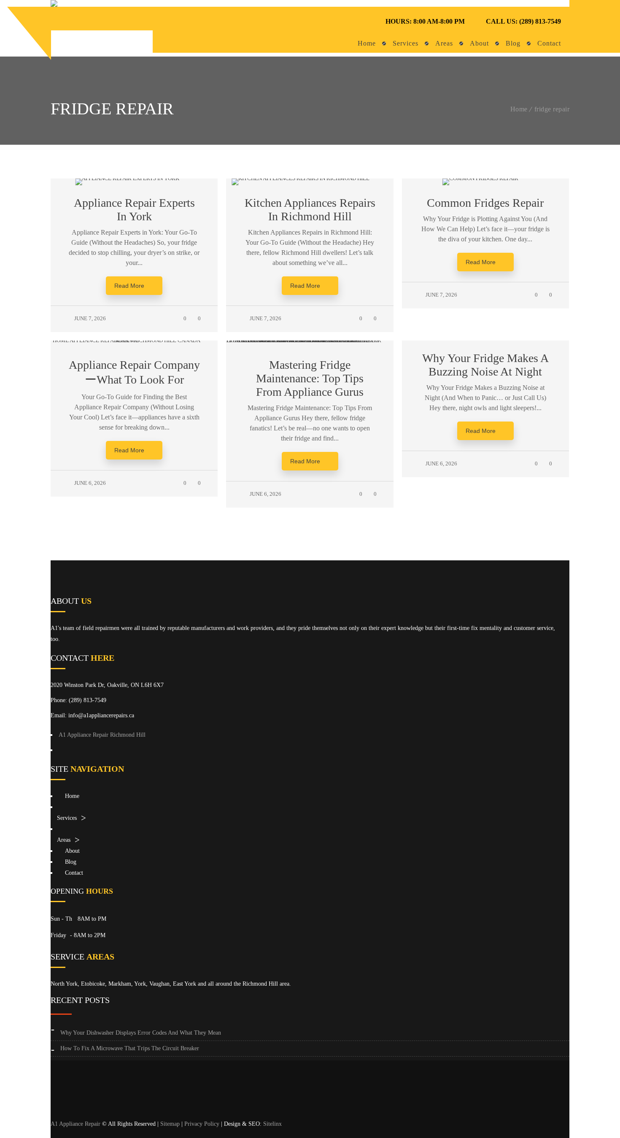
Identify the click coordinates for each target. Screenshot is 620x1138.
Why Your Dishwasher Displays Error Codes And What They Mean (140, 1033)
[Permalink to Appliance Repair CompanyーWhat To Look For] (134, 340)
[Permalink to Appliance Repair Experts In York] (134, 178)
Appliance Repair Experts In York (134, 209)
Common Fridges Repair (485, 202)
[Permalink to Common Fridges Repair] (485, 178)
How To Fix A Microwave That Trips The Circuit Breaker (129, 1048)
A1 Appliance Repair (75, 1124)
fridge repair (552, 109)
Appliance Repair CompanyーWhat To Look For (134, 372)
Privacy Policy (201, 1124)
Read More (129, 285)
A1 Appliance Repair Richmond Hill (102, 735)
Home (519, 109)
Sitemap (170, 1124)
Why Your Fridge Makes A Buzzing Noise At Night (485, 364)
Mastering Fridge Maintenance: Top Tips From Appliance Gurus (310, 378)
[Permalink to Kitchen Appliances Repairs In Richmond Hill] (310, 178)
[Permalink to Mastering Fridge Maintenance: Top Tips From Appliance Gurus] (309, 340)
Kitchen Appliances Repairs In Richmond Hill (310, 209)
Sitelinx (272, 1124)
